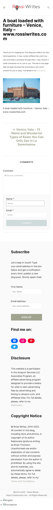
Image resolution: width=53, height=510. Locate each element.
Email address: (18, 301)
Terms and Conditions (22, 481)
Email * (9, 210)
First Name (16, 287)
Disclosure (41, 71)
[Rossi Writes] (26, 7)
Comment (8, 170)
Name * (10, 199)
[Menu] (4, 7)
